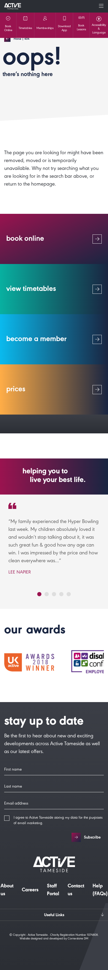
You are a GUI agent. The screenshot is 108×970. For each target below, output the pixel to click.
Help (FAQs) (100, 890)
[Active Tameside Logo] (12, 6)
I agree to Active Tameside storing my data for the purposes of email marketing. (58, 820)
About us (7, 890)
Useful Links (54, 915)
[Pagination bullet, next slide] (39, 594)
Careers (30, 890)
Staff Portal (53, 890)
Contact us (76, 890)
